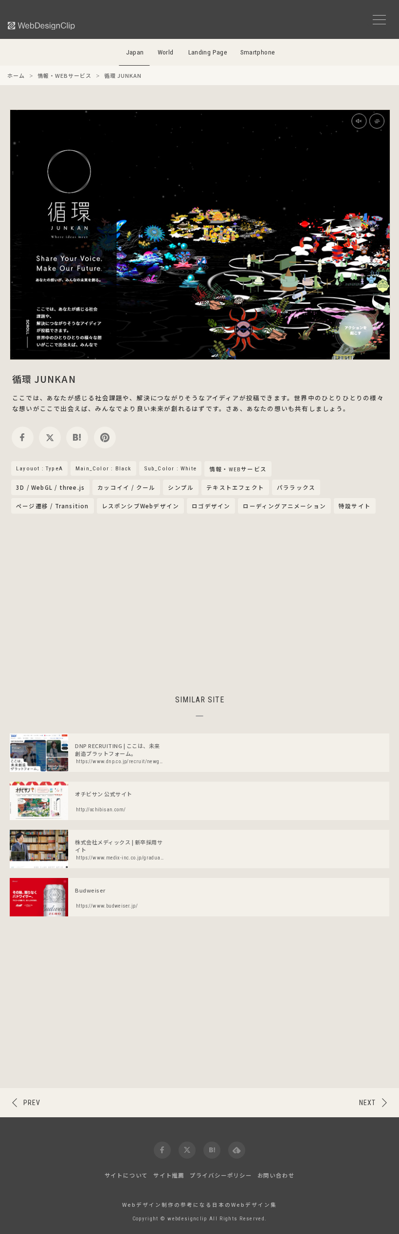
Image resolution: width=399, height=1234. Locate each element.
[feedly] (236, 1150)
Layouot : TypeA (39, 468)
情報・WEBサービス (238, 469)
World (166, 52)
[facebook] (23, 437)
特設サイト (355, 506)
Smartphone (257, 52)
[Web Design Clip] (42, 25)
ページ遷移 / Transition (52, 506)
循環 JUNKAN (44, 378)
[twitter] (50, 437)
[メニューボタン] (379, 19)
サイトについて (126, 1175)
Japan (135, 52)
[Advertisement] (199, 602)
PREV (31, 1103)
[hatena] (77, 437)
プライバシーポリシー (221, 1175)
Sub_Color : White (170, 468)
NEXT (367, 1103)
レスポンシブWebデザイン (141, 506)
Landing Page (208, 52)
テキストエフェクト (235, 487)
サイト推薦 (168, 1175)
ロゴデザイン (211, 506)
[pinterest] (105, 437)
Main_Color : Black (103, 468)
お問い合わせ (276, 1175)
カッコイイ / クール (126, 487)
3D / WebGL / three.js (50, 487)
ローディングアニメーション (284, 506)
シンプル (181, 487)
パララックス (296, 487)
